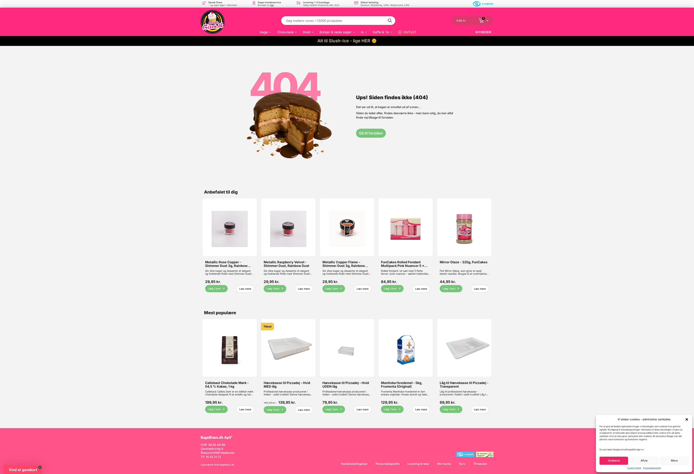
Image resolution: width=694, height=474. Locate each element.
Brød (306, 32)
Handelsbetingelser (354, 464)
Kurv (462, 464)
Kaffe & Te (381, 32)
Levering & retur (418, 464)
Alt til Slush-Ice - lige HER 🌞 (347, 40)
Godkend (614, 460)
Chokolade (285, 32)
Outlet (410, 32)
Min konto (444, 464)
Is (362, 32)
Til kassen (480, 464)
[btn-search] (390, 20)
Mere (674, 460)
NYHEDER (483, 32)
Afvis (644, 460)
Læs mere (245, 288)
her (642, 449)
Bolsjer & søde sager (336, 32)
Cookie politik (634, 468)
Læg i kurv (214, 288)
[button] (687, 419)
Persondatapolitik (652, 468)
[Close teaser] (40, 467)
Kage (264, 32)
